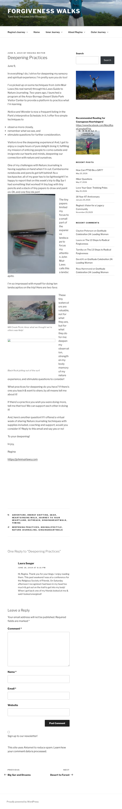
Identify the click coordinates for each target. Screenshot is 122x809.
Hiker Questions (84, 179)
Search (80, 53)
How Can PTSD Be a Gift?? (89, 170)
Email (12, 688)
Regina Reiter (36, 53)
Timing (16, 523)
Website (13, 705)
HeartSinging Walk (24, 518)
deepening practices (25, 527)
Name (12, 671)
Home (37, 32)
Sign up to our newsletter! (22, 736)
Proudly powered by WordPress (23, 801)
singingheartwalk (50, 530)
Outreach (34, 520)
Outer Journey (98, 32)
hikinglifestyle (51, 527)
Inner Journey (53, 32)
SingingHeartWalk (54, 520)
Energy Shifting (37, 515)
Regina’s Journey (16, 32)
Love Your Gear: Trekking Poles (91, 187)
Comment (15, 628)
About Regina (75, 32)
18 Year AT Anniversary (88, 196)
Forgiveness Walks (44, 11)
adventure (19, 515)
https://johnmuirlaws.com (23, 459)
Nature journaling (24, 530)
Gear (53, 515)
